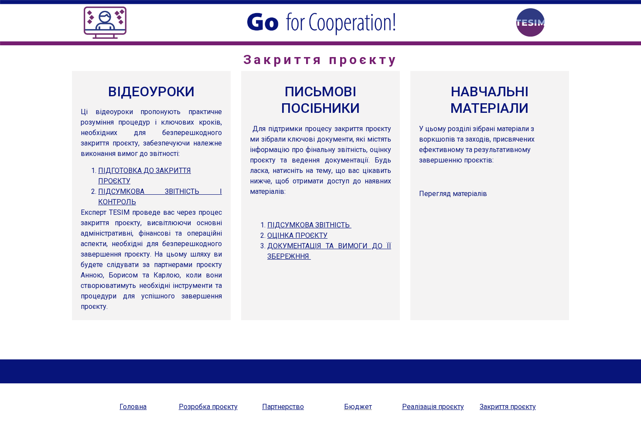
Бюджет (358, 407)
